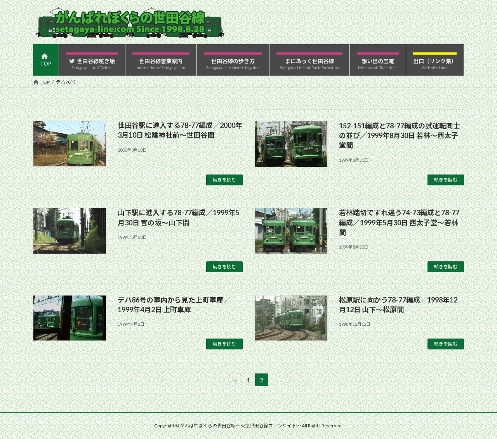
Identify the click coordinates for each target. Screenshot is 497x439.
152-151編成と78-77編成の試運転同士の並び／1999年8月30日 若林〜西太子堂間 (399, 135)
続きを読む (224, 180)
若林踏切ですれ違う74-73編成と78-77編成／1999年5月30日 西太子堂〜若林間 (399, 222)
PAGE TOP (477, 418)
